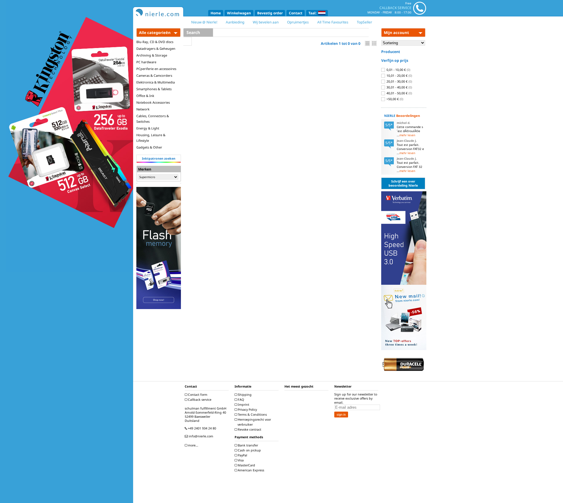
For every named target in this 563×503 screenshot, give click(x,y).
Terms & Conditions (252, 414)
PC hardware (146, 62)
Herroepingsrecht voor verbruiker (254, 422)
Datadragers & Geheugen (155, 48)
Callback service (199, 400)
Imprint (243, 405)
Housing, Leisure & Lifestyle (150, 138)
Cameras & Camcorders (154, 75)
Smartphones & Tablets (154, 89)
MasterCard (246, 465)
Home (216, 13)
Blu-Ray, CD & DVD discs (154, 42)
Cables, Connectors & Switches (152, 119)
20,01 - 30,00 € (399, 81)
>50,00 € (394, 99)
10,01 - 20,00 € (399, 76)
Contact (295, 13)
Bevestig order (270, 13)
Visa (240, 460)
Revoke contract (249, 429)
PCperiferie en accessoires (156, 69)
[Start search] (187, 41)
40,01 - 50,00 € (399, 93)
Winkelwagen (239, 13)
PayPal (242, 455)
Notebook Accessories (153, 102)
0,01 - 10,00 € (398, 70)
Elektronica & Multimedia (155, 82)
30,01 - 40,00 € (399, 87)
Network (143, 109)
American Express (250, 470)
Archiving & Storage (151, 55)
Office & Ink (145, 95)
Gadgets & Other (149, 147)
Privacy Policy (247, 409)
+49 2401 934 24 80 (201, 428)
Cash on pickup (249, 450)
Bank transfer (247, 445)
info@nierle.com (200, 436)
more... (192, 445)
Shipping (244, 395)
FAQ (240, 400)
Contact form (197, 395)
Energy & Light (147, 128)
